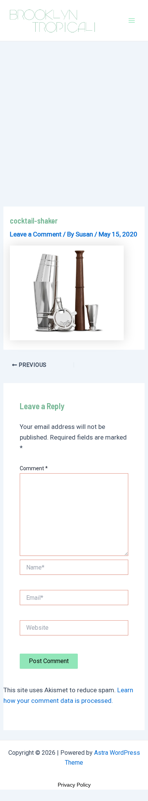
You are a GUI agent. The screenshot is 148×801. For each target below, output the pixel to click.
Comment (34, 468)
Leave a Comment (35, 234)
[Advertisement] (74, 119)
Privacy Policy (74, 785)
